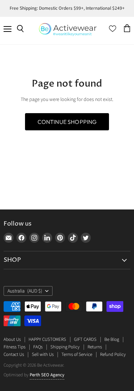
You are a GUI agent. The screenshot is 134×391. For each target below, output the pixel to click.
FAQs (38, 347)
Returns (95, 347)
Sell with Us (43, 354)
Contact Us (14, 354)
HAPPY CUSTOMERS (47, 339)
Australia (25, 291)
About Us (12, 339)
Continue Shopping (67, 121)
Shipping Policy (65, 347)
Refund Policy (113, 354)
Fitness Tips (14, 347)
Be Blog (111, 339)
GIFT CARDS (85, 339)
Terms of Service (76, 354)
